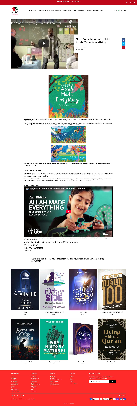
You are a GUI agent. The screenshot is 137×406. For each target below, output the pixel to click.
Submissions (14, 384)
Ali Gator (72, 376)
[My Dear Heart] (83, 289)
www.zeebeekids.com (31, 239)
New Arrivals (34, 376)
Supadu (72, 403)
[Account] (116, 10)
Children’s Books (35, 378)
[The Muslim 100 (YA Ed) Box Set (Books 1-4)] (112, 289)
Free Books (33, 388)
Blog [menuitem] (101, 10)
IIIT (70, 378)
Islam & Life (34, 381)
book (43, 119)
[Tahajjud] (25, 289)
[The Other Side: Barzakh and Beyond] (54, 289)
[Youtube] (134, 2)
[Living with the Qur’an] (112, 339)
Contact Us (14, 378)
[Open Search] (114, 10)
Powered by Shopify (30, 399)
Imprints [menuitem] (95, 10)
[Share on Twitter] (123, 44)
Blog (12, 388)
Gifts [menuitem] (74, 10)
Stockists (13, 380)
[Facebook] (126, 2)
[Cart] (125, 10)
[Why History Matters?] (54, 339)
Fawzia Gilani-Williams (56, 380)
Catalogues (14, 381)
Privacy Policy (14, 389)
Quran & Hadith (35, 383)
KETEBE (71, 380)
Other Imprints (73, 383)
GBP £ (121, 10)
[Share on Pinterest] (123, 47)
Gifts (32, 389)
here (30, 250)
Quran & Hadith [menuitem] (42, 10)
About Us (13, 376)
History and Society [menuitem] (54, 10)
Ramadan (33, 380)
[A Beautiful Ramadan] (83, 339)
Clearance (33, 391)
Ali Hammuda (53, 378)
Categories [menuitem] (81, 10)
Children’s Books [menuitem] (66, 10)
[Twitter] (130, 2)
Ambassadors (14, 383)
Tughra (71, 381)
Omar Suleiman (54, 381)
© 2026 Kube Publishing (17, 399)
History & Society (35, 384)
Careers (13, 386)
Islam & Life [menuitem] (32, 10)
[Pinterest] (132, 2)
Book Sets (33, 386)
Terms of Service (15, 391)
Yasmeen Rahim (54, 384)
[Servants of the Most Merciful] (25, 339)
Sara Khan (52, 383)
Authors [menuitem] (89, 10)
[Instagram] (128, 2)
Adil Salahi (52, 376)
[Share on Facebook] (123, 40)
